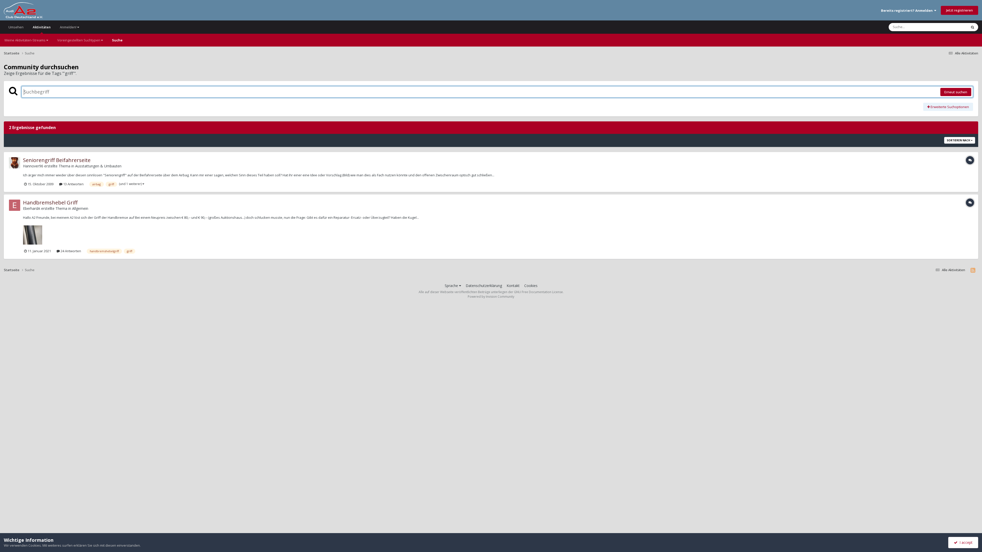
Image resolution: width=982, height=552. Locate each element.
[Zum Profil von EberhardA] (14, 205)
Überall (954, 27)
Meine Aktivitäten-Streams (25, 40)
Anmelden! (68, 27)
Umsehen (16, 27)
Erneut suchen (955, 92)
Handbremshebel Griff (50, 202)
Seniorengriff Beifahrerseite (57, 160)
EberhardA (31, 208)
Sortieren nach (959, 140)
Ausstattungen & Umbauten (98, 166)
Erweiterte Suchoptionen (949, 107)
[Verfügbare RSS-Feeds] (973, 270)
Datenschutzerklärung (484, 285)
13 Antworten (73, 184)
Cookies (531, 285)
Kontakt (513, 285)
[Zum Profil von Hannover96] (14, 162)
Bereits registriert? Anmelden (907, 10)
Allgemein (80, 208)
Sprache (452, 285)
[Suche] (972, 27)
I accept (965, 542)
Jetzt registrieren (959, 10)
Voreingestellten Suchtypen (79, 40)
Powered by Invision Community (491, 296)
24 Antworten (70, 251)
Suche (117, 40)
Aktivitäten (42, 27)
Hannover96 (33, 166)
